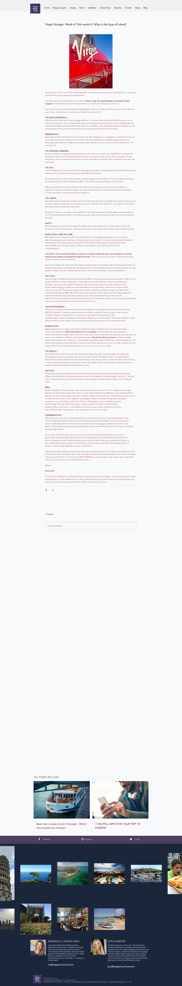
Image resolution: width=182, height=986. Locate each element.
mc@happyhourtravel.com (61, 964)
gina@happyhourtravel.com (121, 966)
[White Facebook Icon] (39, 839)
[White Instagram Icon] (82, 839)
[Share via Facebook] (46, 490)
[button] (105, 8)
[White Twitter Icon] (130, 839)
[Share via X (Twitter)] (52, 490)
